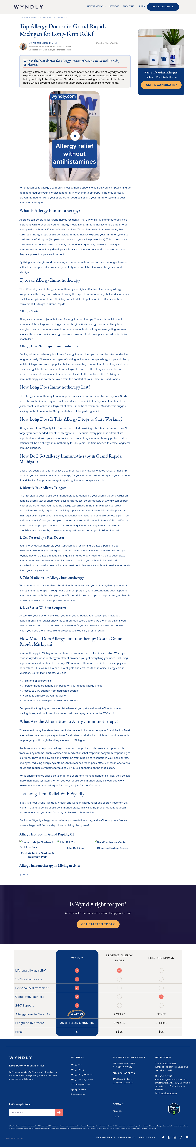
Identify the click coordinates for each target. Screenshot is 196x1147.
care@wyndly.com (169, 1093)
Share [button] (25, 874)
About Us (117, 1111)
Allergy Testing (77, 1069)
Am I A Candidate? (161, 85)
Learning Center (28, 17)
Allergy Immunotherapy (52, 17)
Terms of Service (105, 1137)
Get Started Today (98, 924)
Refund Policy (147, 1137)
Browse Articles (77, 1094)
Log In (116, 1116)
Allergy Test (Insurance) (81, 1074)
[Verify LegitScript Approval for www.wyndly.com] (174, 1114)
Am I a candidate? (163, 6)
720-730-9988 (169, 1063)
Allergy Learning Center (81, 1079)
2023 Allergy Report (80, 1084)
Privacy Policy (127, 1137)
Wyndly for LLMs (78, 1089)
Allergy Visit (76, 1064)
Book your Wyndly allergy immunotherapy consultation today (55, 820)
